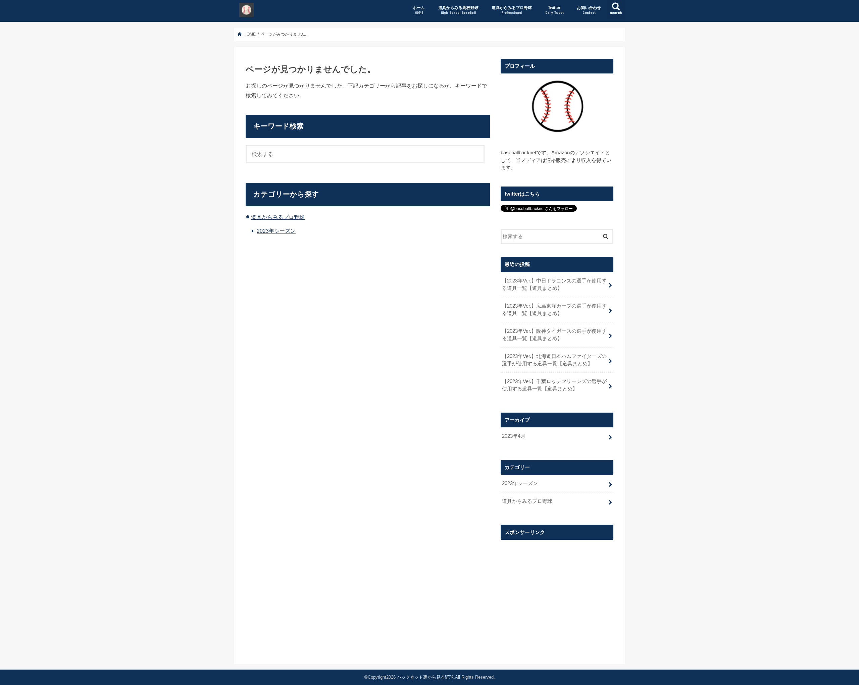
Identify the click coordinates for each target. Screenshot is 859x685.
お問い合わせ (589, 9)
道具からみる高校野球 (458, 9)
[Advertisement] (557, 590)
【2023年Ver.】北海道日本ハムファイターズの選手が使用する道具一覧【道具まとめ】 (554, 360)
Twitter (554, 9)
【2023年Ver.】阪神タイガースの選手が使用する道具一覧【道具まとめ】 (554, 334)
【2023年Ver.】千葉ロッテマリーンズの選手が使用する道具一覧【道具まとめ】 (554, 385)
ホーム (419, 9)
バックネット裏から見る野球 (425, 677)
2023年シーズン (276, 231)
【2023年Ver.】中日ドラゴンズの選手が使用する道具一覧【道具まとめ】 (554, 284)
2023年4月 (513, 436)
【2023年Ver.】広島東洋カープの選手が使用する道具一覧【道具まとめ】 (554, 309)
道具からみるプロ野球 (512, 9)
